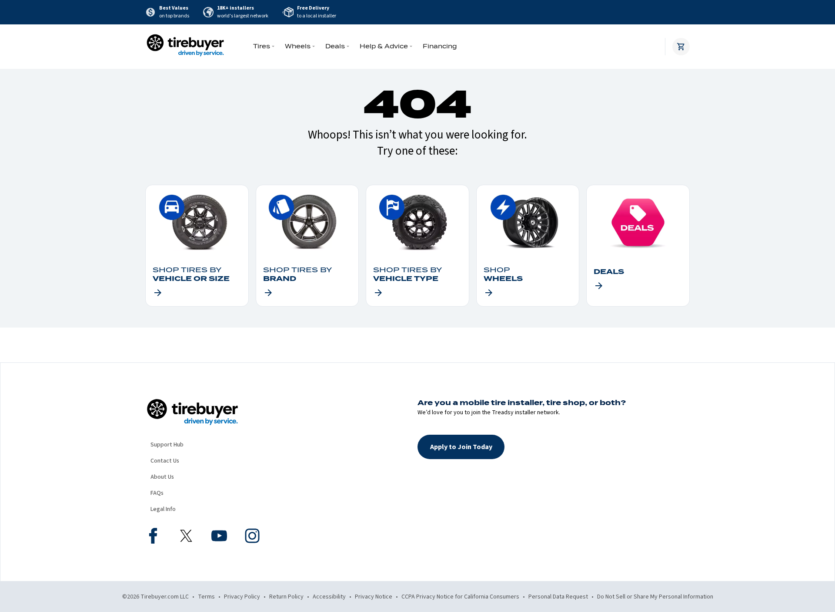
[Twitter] (186, 537)
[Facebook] (153, 537)
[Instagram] (252, 537)
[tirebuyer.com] (185, 46)
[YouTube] (219, 537)
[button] (461, 447)
